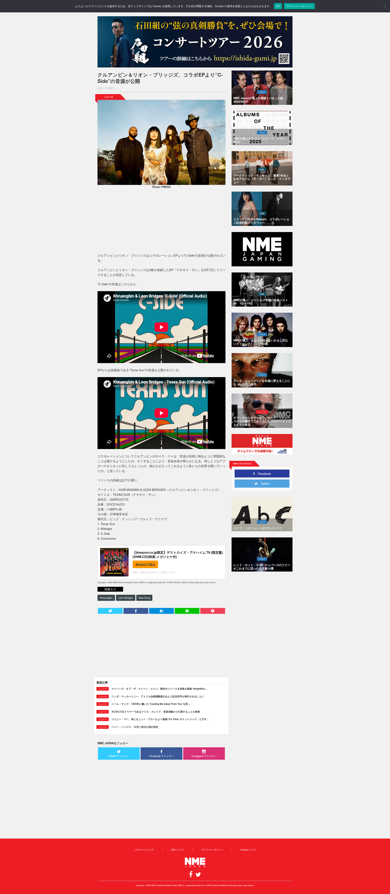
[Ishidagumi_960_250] (195, 41)
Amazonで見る (145, 564)
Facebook (263, 473)
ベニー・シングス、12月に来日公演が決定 (135, 727)
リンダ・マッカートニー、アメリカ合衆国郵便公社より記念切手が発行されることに (158, 696)
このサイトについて (144, 849)
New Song (144, 597)
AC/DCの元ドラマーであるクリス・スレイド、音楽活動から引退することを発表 (156, 711)
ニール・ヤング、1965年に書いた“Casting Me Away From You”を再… (151, 704)
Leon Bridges (125, 597)
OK (278, 6)
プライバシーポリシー (212, 849)
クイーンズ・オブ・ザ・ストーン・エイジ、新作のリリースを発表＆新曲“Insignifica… (159, 688)
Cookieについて (248, 849)
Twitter (263, 483)
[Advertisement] (161, 221)
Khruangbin (106, 597)
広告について (177, 849)
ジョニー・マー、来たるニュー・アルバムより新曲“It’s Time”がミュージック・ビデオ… (160, 719)
